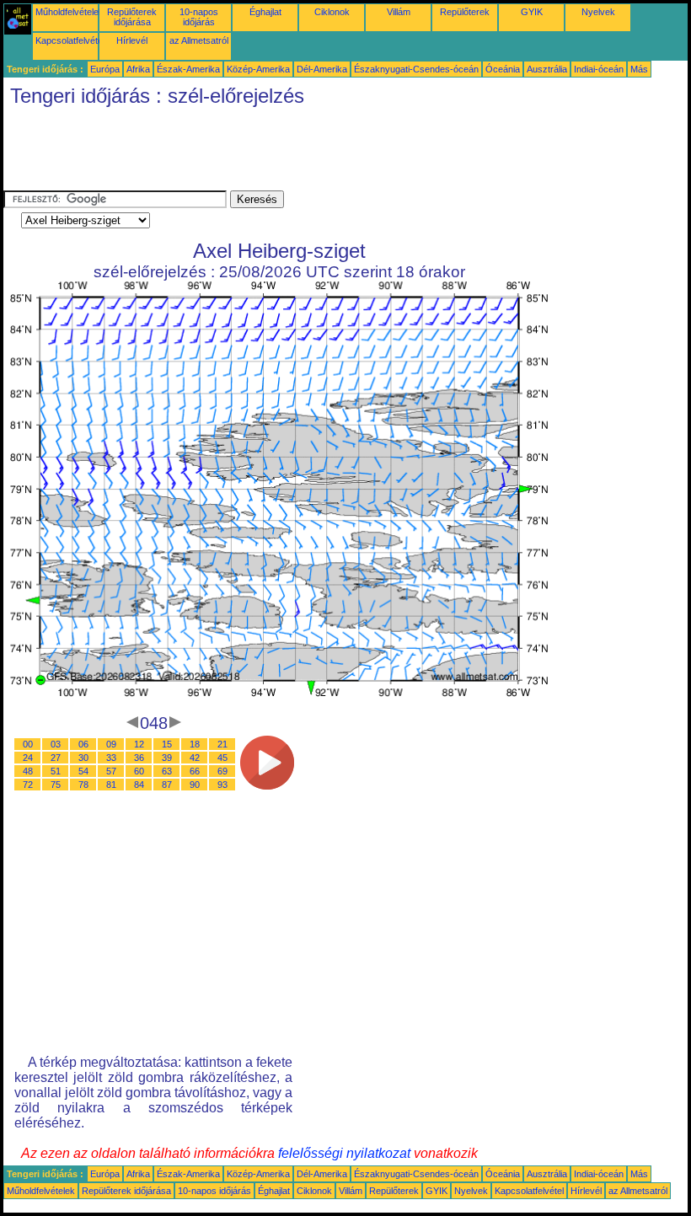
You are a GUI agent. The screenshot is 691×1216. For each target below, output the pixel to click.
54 (83, 771)
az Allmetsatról (198, 40)
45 (222, 758)
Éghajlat (265, 12)
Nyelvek (598, 12)
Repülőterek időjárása (132, 17)
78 (83, 784)
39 (167, 758)
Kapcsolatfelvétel (69, 40)
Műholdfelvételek (69, 12)
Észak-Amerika (188, 69)
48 (28, 771)
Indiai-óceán (599, 69)
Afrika (138, 69)
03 (56, 744)
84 (139, 784)
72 (28, 784)
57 (111, 771)
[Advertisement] (310, 152)
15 (167, 744)
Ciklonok (332, 12)
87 (167, 784)
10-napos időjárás (198, 17)
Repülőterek (465, 12)
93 (222, 784)
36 (139, 758)
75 (56, 784)
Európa (105, 69)
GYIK (532, 12)
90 (195, 784)
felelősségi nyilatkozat (344, 1153)
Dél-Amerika (322, 69)
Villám (398, 12)
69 (222, 771)
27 (56, 758)
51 (56, 771)
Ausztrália (547, 69)
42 (195, 758)
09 (111, 744)
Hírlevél (131, 40)
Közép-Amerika (258, 69)
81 (111, 784)
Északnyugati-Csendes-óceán (416, 69)
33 (111, 758)
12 (139, 744)
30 (83, 758)
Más (639, 69)
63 (167, 771)
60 (139, 771)
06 (83, 744)
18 (195, 744)
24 (28, 758)
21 (222, 744)
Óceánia (502, 69)
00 (28, 744)
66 (195, 771)
